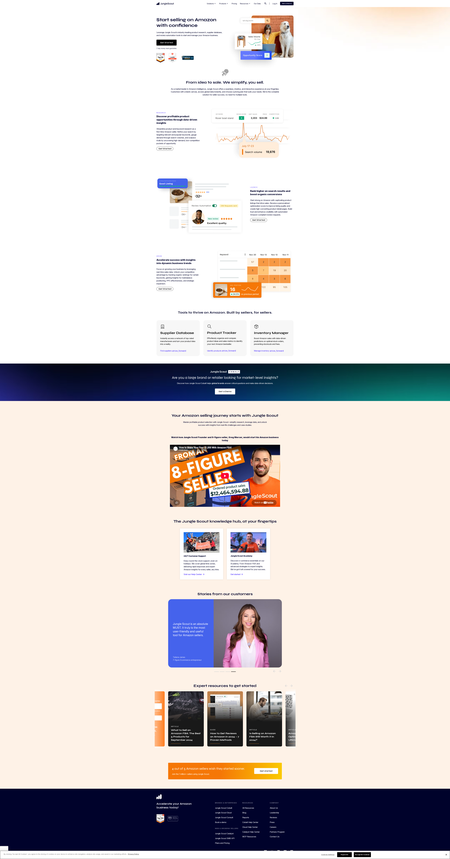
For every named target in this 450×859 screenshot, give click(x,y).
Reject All (344, 854)
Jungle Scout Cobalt (223, 808)
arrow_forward (291, 686)
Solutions (211, 3)
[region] (225, 855)
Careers (273, 827)
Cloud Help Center (250, 827)
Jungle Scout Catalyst (224, 833)
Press (272, 822)
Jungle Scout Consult (224, 817)
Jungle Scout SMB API (225, 838)
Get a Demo (287, 3)
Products (224, 3)
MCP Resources (249, 836)
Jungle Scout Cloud (223, 812)
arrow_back (286, 686)
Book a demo (220, 822)
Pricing (234, 4)
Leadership (274, 812)
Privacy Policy (133, 854)
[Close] (446, 854)
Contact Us (274, 836)
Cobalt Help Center (250, 822)
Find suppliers (173, 351)
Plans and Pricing (222, 843)
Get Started (166, 42)
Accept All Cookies (362, 854)
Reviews (273, 817)
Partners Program (277, 832)
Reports (245, 817)
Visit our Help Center (194, 574)
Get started (237, 574)
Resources (245, 3)
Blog (244, 812)
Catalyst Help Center (251, 832)
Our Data (257, 4)
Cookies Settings (327, 854)
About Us (274, 808)
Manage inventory (269, 351)
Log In (275, 4)
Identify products (221, 350)
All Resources (248, 808)
